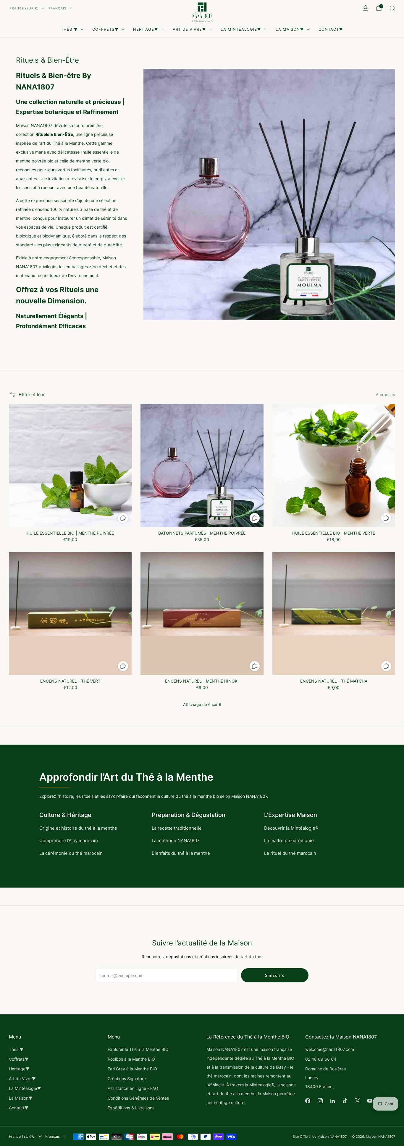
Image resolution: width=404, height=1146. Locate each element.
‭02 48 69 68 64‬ (320, 1059)
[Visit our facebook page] (307, 1101)
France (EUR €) (24, 8)
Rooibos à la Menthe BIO (131, 1059)
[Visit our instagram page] (320, 1101)
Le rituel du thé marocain (290, 853)
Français (58, 8)
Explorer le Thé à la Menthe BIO (138, 1049)
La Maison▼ (290, 29)
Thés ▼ (69, 29)
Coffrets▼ (105, 29)
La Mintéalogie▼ (241, 29)
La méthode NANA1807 (176, 840)
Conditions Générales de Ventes (138, 1098)
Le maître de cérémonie (289, 840)
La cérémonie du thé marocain (71, 853)
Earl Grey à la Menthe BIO (132, 1068)
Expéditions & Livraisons (131, 1107)
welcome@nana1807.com (329, 1049)
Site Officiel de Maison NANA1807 (320, 1136)
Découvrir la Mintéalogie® (291, 828)
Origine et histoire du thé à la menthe (78, 828)
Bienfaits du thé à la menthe (181, 853)
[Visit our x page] (357, 1101)
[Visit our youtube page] (369, 1101)
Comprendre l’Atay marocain (68, 840)
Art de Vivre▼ (189, 29)
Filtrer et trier (32, 394)
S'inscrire (275, 975)
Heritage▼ (145, 29)
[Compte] (366, 8)
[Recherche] (392, 8)
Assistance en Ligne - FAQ (133, 1088)
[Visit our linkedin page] (332, 1101)
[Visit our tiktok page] (345, 1101)
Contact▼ (331, 29)
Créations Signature (127, 1078)
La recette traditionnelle (177, 828)
